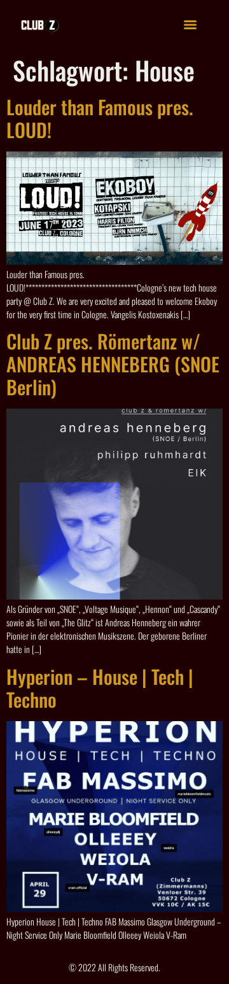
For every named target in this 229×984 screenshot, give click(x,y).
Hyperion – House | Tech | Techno (99, 687)
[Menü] (190, 24)
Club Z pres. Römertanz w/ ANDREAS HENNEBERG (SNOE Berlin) (112, 364)
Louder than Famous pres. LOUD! (99, 118)
